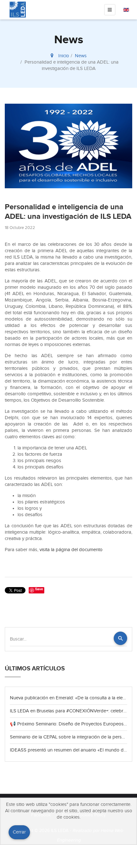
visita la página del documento (71, 549)
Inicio (63, 56)
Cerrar (19, 832)
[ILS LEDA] (18, 9)
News (81, 56)
